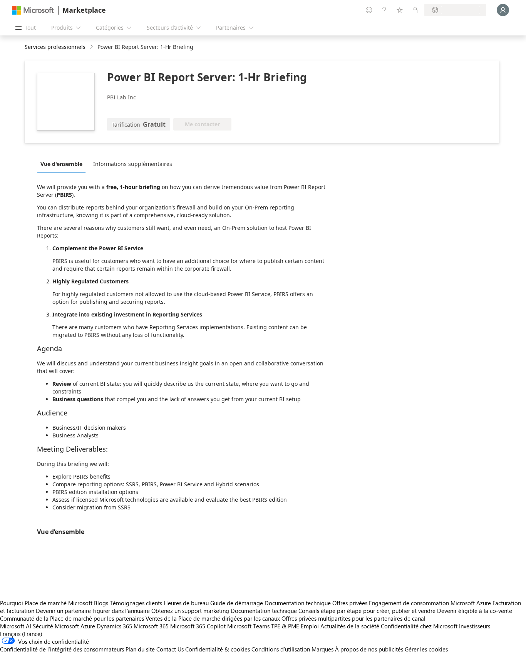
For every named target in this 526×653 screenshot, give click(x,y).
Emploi (310, 626)
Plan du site (140, 649)
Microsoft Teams (248, 626)
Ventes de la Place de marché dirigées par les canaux (213, 618)
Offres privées (349, 603)
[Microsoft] (33, 10)
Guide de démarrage (236, 603)
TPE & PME (285, 626)
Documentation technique (298, 603)
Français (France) (21, 634)
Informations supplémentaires (132, 163)
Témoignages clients (136, 603)
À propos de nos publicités (369, 649)
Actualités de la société (349, 626)
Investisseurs (474, 626)
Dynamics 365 (114, 626)
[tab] (63, 163)
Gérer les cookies (426, 649)
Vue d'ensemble (61, 163)
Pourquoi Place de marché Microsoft (46, 603)
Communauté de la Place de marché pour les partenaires (72, 618)
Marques (322, 649)
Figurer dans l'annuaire (121, 610)
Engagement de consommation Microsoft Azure (430, 603)
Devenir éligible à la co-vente (474, 610)
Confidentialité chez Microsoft (419, 626)
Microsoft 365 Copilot (198, 626)
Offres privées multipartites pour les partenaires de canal (353, 618)
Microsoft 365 (151, 626)
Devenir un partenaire (63, 610)
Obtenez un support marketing (190, 610)
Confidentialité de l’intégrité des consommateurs (62, 649)
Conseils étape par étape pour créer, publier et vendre (367, 610)
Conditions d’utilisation (280, 649)
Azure (87, 626)
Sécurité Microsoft (56, 626)
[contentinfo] (92, 47)
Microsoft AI (15, 626)
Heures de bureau (186, 603)
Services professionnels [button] (55, 46)
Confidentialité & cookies (217, 649)
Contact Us (170, 649)
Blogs (101, 603)
